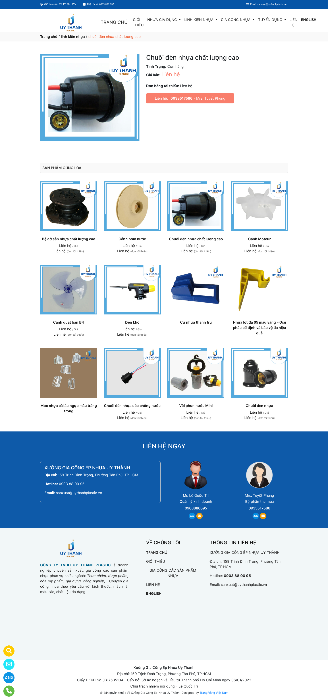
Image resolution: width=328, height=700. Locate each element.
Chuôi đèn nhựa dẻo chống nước (132, 405)
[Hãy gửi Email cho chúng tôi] (6, 664)
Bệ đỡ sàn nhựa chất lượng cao (68, 239)
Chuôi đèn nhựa (259, 405)
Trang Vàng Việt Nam (214, 692)
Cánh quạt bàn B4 (68, 322)
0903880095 (196, 508)
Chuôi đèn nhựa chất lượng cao (196, 239)
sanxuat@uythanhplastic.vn (79, 493)
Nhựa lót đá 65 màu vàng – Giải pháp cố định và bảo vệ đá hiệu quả (259, 327)
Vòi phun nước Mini (196, 405)
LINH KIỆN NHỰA (199, 19)
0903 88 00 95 (72, 484)
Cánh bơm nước (132, 239)
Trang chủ (48, 36)
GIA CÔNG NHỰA (236, 19)
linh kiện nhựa (73, 36)
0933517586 (181, 98)
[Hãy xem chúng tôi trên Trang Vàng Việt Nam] (6, 651)
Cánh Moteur (259, 239)
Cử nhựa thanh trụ (196, 322)
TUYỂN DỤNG (270, 19)
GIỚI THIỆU (138, 22)
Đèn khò (132, 322)
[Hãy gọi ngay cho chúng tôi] (6, 691)
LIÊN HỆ (293, 22)
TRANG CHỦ (114, 22)
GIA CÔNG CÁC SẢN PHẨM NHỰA (172, 573)
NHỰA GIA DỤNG (162, 19)
